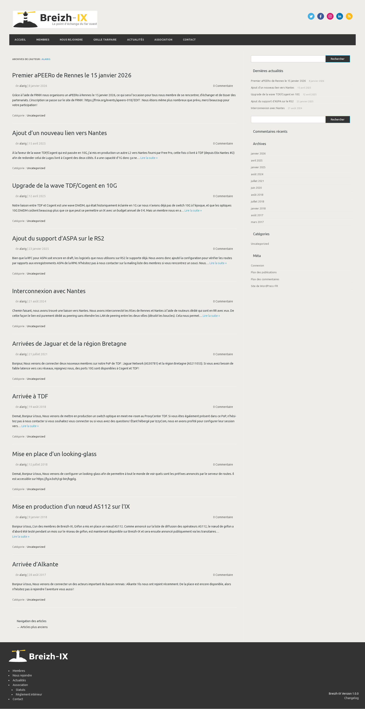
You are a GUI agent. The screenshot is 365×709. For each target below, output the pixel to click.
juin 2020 (256, 187)
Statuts (20, 689)
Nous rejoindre (71, 39)
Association (163, 39)
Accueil (20, 39)
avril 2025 (257, 160)
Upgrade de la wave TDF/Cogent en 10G (64, 185)
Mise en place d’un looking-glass (54, 454)
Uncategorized (36, 115)
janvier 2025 (258, 167)
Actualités (135, 39)
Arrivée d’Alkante (35, 564)
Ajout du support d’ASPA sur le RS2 (58, 238)
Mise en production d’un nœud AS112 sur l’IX (71, 506)
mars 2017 (257, 221)
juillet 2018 (257, 201)
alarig (46, 59)
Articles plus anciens (32, 627)
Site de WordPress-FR (264, 285)
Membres (42, 39)
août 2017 (257, 215)
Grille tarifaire (105, 39)
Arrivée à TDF (30, 396)
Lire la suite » (149, 158)
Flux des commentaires (265, 279)
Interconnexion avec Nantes (49, 291)
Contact (189, 39)
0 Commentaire (223, 85)
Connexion (257, 265)
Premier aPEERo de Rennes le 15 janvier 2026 (71, 75)
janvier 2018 (258, 208)
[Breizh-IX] (55, 27)
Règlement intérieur (29, 694)
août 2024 (257, 174)
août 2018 (257, 194)
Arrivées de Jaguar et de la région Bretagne (69, 343)
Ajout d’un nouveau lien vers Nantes (59, 133)
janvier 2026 (258, 153)
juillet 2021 (257, 180)
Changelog (351, 698)
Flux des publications (264, 272)
